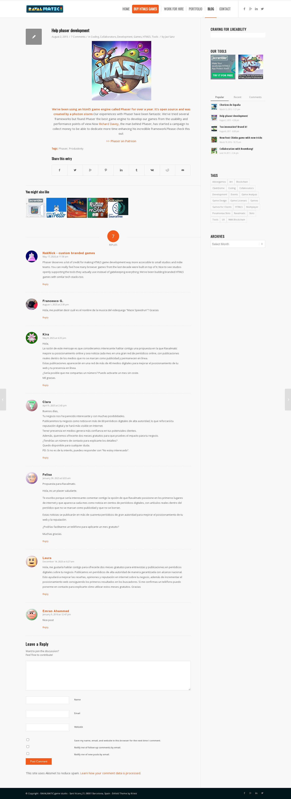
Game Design (219, 200)
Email (77, 713)
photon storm (82, 114)
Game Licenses (238, 200)
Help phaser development (70, 30)
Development (124, 36)
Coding (95, 36)
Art (231, 181)
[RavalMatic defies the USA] (3, 399)
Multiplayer (252, 206)
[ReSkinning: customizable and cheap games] (97, 208)
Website (78, 726)
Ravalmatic (239, 213)
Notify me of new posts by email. (92, 754)
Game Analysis (249, 194)
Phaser (63, 148)
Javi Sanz (170, 36)
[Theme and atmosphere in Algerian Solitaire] (77, 208)
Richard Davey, (109, 124)
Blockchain (242, 181)
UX (223, 219)
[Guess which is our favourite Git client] (118, 208)
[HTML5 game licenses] (288, 399)
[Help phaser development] (34, 37)
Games (138, 36)
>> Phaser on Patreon (121, 141)
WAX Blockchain (236, 219)
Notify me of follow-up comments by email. (97, 747)
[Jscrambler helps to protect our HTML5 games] (36, 208)
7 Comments (78, 36)
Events (234, 194)
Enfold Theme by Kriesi (124, 793)
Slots (251, 213)
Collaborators (108, 36)
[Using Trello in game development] (56, 208)
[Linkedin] (256, 9)
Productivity (76, 148)
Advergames (219, 181)
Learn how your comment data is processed (110, 773)
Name (77, 699)
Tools (155, 36)
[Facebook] (244, 9)
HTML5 (147, 36)
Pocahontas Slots (221, 213)
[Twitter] (262, 9)
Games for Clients (221, 206)
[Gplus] (250, 9)
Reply (45, 284)
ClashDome (218, 188)
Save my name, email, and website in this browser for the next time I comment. (117, 740)
